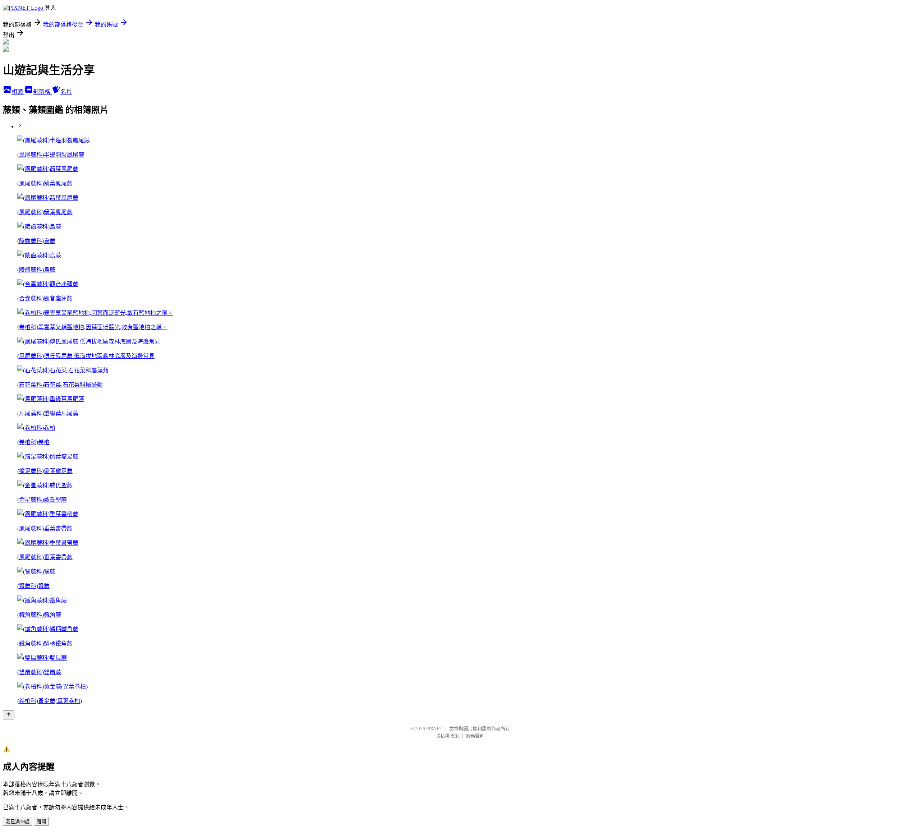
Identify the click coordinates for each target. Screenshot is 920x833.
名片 (66, 92)
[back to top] (8, 714)
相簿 (18, 92)
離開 (41, 821)
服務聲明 (475, 735)
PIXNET (434, 728)
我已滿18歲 (17, 821)
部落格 (42, 92)
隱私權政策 (447, 735)
